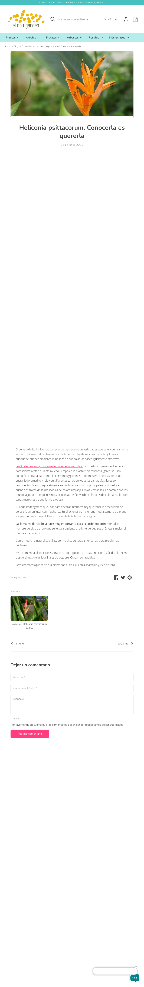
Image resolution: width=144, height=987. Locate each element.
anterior (20, 644)
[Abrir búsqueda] (52, 19)
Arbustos (73, 38)
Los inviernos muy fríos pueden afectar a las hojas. (49, 466)
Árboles (31, 38)
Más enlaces (117, 38)
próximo (123, 644)
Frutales (51, 38)
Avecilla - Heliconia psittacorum (29, 624)
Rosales (94, 38)
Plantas (11, 38)
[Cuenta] (126, 18)
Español (108, 19)
